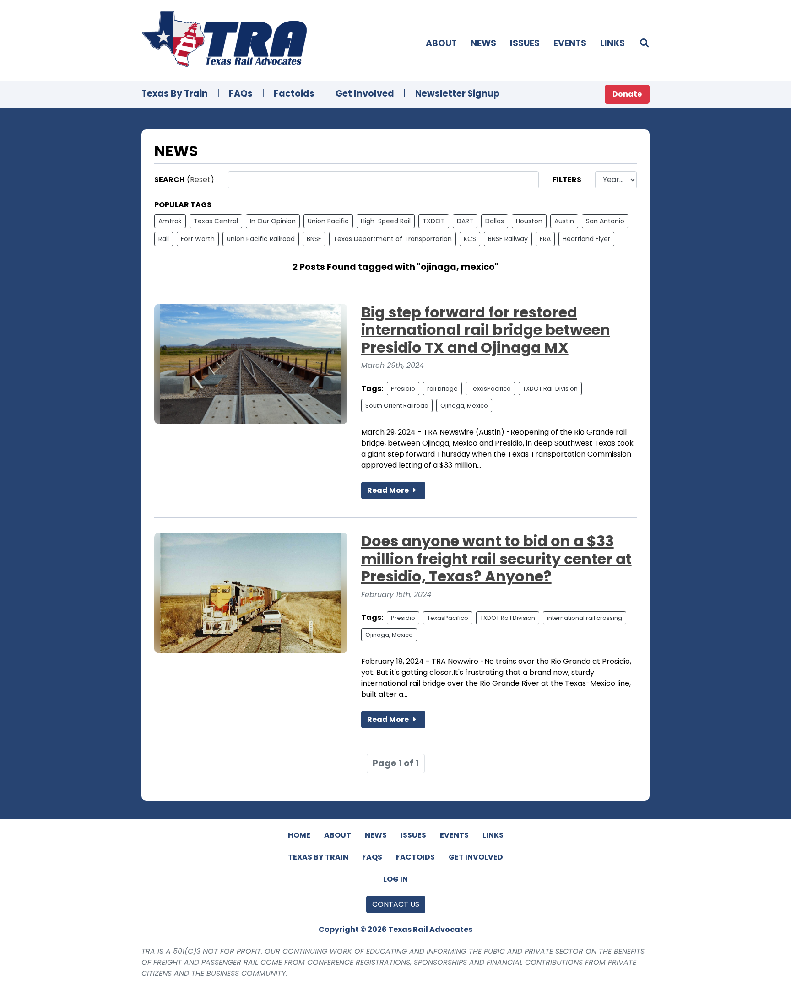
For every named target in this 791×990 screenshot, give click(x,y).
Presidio (403, 389)
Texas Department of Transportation (392, 238)
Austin (564, 221)
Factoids (294, 93)
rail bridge (442, 389)
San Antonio (605, 221)
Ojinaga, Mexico (464, 405)
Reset (200, 179)
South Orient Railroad (396, 405)
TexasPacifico (490, 389)
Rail (163, 238)
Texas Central (216, 221)
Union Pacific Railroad (261, 238)
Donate (627, 94)
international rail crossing (584, 618)
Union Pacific (328, 221)
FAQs (241, 93)
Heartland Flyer (586, 238)
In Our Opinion (273, 221)
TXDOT (434, 221)
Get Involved (365, 93)
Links (612, 43)
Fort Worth (198, 238)
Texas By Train (174, 93)
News (483, 43)
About (441, 43)
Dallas (494, 221)
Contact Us (395, 904)
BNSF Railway (508, 238)
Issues (525, 43)
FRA (545, 238)
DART (465, 221)
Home (299, 835)
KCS (470, 238)
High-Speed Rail (386, 221)
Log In (395, 879)
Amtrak (170, 221)
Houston (529, 221)
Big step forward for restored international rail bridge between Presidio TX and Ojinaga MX (485, 330)
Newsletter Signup (457, 93)
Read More (388, 490)
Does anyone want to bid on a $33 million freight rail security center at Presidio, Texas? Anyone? (496, 558)
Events (569, 43)
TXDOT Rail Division (550, 389)
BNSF (314, 238)
